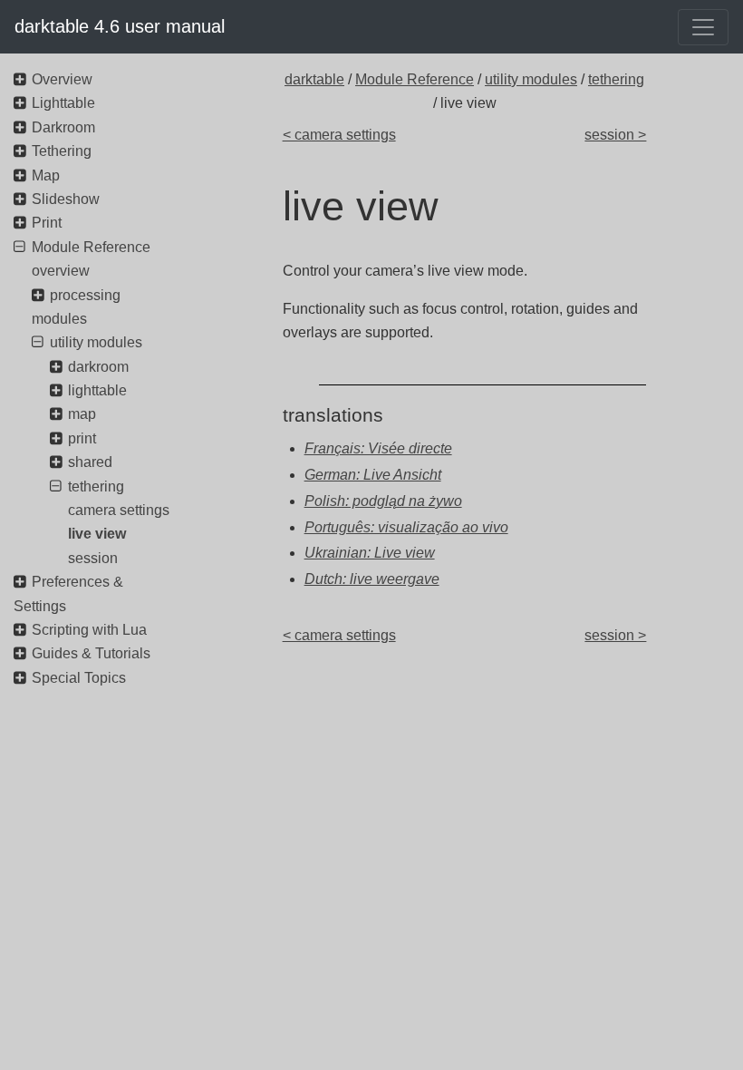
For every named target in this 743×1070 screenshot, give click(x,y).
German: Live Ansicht (372, 474)
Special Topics (79, 678)
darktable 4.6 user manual (119, 26)
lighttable (97, 390)
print (82, 438)
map (82, 414)
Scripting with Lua (89, 629)
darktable (314, 79)
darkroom (98, 366)
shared (90, 462)
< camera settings (339, 134)
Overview (62, 79)
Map (46, 175)
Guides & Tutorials (91, 653)
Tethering (62, 151)
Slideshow (66, 199)
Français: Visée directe (378, 448)
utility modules (531, 79)
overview (61, 270)
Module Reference (414, 79)
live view (97, 533)
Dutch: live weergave (371, 579)
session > (615, 134)
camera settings (118, 510)
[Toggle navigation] (703, 27)
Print (47, 222)
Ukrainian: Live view (369, 552)
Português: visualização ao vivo (406, 527)
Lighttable (63, 103)
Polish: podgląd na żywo (383, 501)
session (93, 558)
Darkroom (63, 127)
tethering (616, 79)
